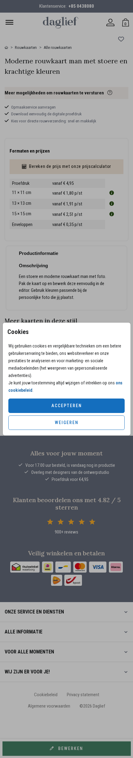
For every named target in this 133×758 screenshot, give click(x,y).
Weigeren (67, 422)
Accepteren (66, 405)
